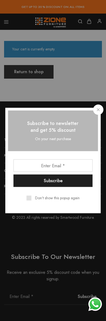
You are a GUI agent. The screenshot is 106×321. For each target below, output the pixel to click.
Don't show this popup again (57, 198)
